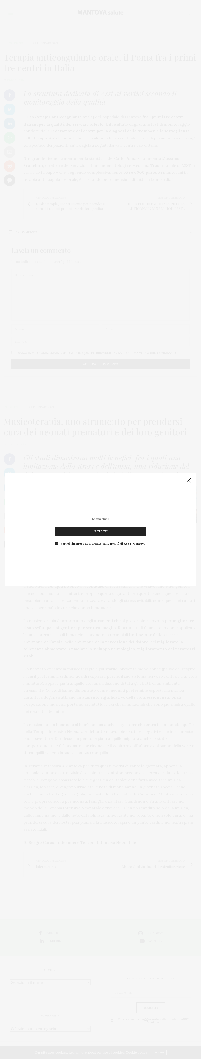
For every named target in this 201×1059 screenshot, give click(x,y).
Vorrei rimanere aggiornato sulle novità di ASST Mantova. (103, 543)
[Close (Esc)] (189, 480)
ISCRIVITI (101, 531)
